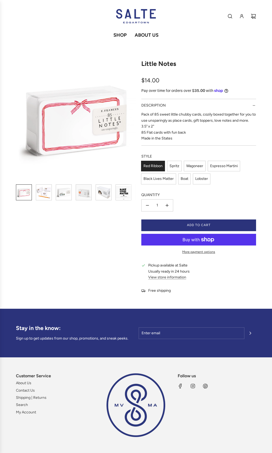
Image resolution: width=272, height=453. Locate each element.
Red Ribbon (153, 166)
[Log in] (242, 16)
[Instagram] (193, 386)
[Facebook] (180, 386)
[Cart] (253, 16)
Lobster (201, 178)
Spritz (174, 166)
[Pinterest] (205, 386)
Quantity (150, 195)
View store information (167, 277)
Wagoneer (194, 166)
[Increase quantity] (167, 205)
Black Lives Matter (158, 178)
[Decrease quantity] (147, 205)
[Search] (230, 16)
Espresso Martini (224, 166)
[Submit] (250, 333)
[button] (20, 120)
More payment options (198, 252)
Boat (184, 178)
